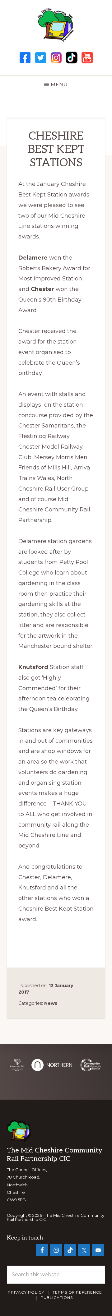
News (50, 1003)
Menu (59, 84)
